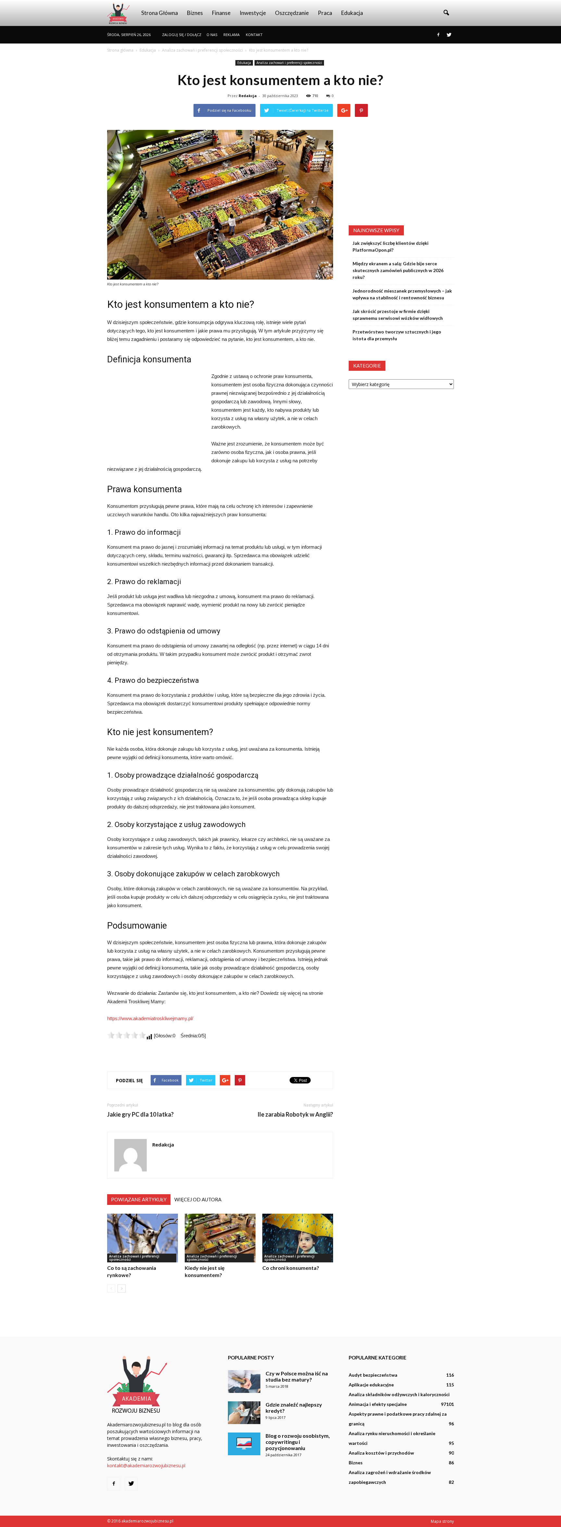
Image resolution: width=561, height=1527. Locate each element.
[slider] (126, 1035)
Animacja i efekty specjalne (378, 1404)
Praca (325, 12)
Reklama (231, 34)
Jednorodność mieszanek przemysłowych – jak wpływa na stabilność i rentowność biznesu (402, 294)
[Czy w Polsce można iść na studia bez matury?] (244, 1381)
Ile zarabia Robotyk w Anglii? (295, 1114)
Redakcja (248, 95)
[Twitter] (449, 35)
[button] (446, 13)
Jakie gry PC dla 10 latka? (140, 1114)
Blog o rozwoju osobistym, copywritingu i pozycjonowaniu (298, 1442)
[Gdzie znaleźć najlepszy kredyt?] (244, 1412)
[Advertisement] (156, 415)
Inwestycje (253, 12)
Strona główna (159, 12)
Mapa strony (442, 1521)
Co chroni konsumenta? (290, 1268)
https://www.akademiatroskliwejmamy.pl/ (150, 1018)
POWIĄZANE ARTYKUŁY (139, 1199)
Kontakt (254, 34)
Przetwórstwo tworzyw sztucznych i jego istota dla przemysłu (397, 335)
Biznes (195, 12)
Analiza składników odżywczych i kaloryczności (399, 1394)
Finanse (221, 12)
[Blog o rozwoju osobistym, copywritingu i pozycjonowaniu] (244, 1444)
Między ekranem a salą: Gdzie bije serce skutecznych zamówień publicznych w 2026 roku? (398, 270)
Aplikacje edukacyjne (371, 1384)
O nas (211, 34)
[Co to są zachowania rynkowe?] (142, 1238)
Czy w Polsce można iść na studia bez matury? (297, 1376)
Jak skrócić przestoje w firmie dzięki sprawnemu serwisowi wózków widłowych (398, 314)
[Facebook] (438, 35)
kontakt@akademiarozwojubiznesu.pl (146, 1465)
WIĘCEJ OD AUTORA (197, 1199)
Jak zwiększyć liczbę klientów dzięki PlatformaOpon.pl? (391, 246)
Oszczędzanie (292, 12)
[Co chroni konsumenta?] (297, 1238)
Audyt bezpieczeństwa (373, 1375)
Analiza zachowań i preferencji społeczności (289, 62)
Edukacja (352, 12)
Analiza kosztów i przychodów (381, 1453)
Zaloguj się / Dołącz (181, 34)
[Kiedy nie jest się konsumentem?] (220, 1238)
